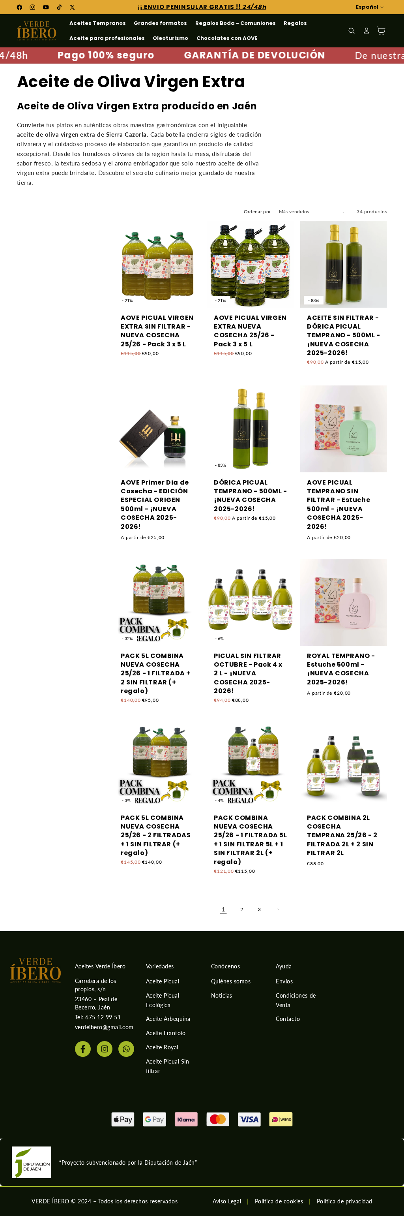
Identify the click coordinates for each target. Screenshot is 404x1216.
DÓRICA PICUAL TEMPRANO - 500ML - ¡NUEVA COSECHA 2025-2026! (250, 495)
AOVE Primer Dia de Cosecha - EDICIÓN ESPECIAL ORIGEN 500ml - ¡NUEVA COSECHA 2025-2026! (155, 504)
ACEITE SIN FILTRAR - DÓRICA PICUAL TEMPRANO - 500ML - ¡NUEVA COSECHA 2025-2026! (343, 336)
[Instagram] (104, 1049)
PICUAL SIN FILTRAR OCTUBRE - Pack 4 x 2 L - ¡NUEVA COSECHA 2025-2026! (248, 673)
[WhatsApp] (126, 1049)
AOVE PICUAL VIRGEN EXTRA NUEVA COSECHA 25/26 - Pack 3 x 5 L (250, 331)
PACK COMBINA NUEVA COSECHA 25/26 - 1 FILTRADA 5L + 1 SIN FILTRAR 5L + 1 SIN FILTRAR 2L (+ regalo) (250, 840)
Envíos (284, 981)
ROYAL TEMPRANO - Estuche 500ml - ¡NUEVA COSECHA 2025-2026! (341, 668)
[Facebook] (83, 1049)
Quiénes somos (231, 981)
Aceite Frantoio (166, 1033)
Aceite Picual (163, 981)
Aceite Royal (162, 1047)
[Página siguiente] (277, 909)
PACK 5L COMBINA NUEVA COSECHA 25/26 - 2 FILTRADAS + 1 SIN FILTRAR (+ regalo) (156, 836)
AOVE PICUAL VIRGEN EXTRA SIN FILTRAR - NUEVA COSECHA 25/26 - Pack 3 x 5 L (157, 331)
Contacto (288, 1018)
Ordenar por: (258, 211)
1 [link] (223, 909)
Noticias (221, 995)
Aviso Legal (227, 1201)
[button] (351, 30)
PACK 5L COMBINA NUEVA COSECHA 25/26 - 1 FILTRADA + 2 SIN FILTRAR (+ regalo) (156, 673)
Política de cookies (279, 1201)
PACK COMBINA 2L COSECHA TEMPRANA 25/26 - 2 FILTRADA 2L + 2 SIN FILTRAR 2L (342, 836)
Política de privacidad (344, 1201)
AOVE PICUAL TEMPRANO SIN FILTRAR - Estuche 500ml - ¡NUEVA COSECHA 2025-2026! (338, 504)
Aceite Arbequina (168, 1018)
